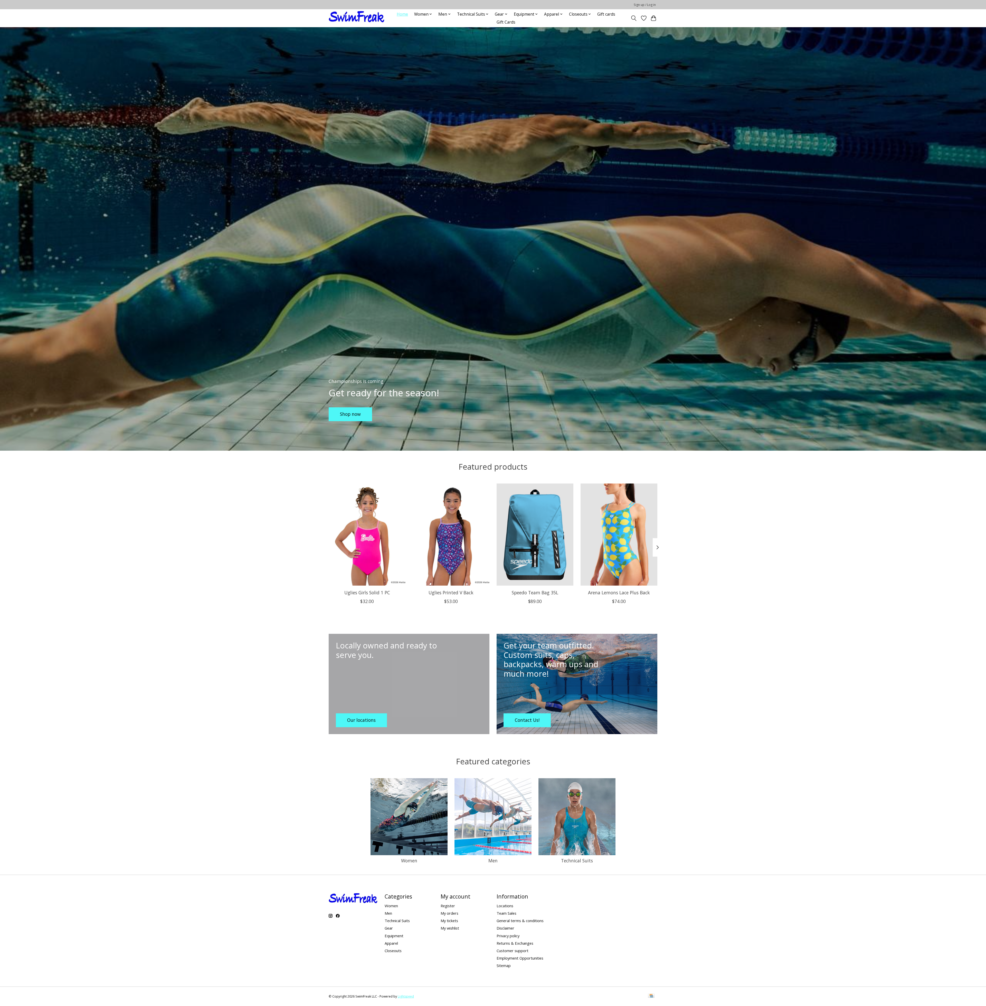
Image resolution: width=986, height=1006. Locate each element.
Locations (505, 905)
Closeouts (393, 950)
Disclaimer (505, 928)
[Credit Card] (651, 996)
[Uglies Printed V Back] (451, 535)
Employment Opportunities (520, 958)
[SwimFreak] (356, 18)
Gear (389, 928)
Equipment (394, 935)
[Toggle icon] (634, 18)
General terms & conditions (520, 920)
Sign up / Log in (645, 5)
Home (402, 14)
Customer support (512, 950)
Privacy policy (508, 935)
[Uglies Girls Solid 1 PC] (367, 535)
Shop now (350, 414)
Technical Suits (577, 860)
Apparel (391, 943)
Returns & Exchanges (515, 943)
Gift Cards (506, 22)
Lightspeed (406, 996)
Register (448, 905)
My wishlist (450, 928)
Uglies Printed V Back (451, 592)
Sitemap (504, 965)
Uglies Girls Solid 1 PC (367, 592)
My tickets (449, 920)
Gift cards (606, 14)
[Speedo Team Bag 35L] (535, 535)
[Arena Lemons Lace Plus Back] (619, 535)
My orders (449, 913)
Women (409, 860)
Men (493, 860)
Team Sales (506, 913)
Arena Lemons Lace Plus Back (619, 592)
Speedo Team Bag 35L (535, 592)
